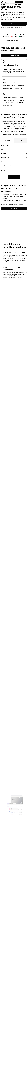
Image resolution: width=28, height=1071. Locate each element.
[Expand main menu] (26, 2)
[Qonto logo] (4, 2)
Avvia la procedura (19, 2)
